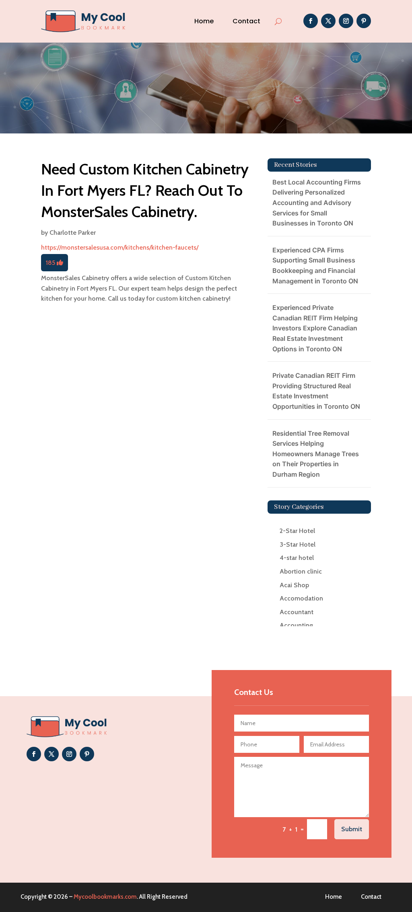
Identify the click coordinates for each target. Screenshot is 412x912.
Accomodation (301, 598)
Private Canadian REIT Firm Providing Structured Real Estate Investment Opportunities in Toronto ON (316, 390)
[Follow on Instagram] (346, 21)
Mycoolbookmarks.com (105, 896)
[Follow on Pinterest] (363, 21)
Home (204, 21)
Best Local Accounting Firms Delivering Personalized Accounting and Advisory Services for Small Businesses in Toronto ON (316, 202)
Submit (351, 829)
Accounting (296, 625)
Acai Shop (294, 585)
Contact (246, 21)
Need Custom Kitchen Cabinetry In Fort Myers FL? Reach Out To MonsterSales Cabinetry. (145, 190)
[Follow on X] (328, 21)
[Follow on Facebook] (310, 21)
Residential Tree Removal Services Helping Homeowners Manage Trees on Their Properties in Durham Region (315, 453)
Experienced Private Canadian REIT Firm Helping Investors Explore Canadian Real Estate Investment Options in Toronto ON (315, 328)
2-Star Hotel (297, 531)
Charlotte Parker (72, 232)
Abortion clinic (301, 571)
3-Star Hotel (297, 544)
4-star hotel (297, 558)
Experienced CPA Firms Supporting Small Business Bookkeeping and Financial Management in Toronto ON (315, 265)
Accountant (296, 612)
